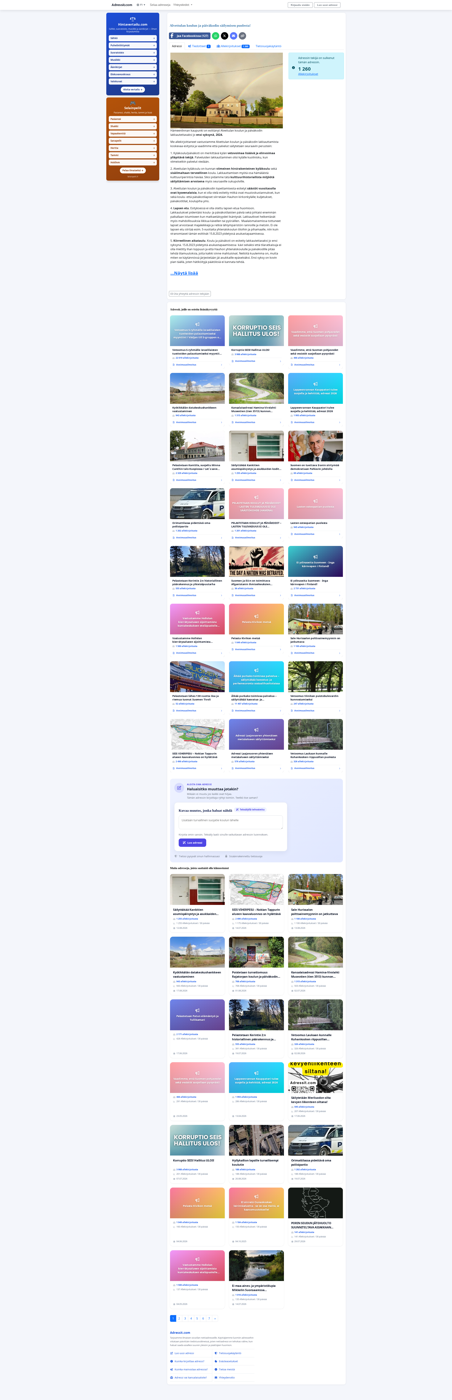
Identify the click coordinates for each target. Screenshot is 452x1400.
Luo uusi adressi (327, 5)
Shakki (133, 126)
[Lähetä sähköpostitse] (233, 36)
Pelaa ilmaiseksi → (132, 170)
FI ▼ (143, 4)
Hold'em (133, 162)
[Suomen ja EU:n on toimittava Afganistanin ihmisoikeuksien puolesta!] (256, 572)
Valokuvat (133, 81)
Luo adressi (194, 842)
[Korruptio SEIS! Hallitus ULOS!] (256, 340)
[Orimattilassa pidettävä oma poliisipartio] (197, 515)
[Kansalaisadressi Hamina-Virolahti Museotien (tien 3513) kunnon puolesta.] (256, 399)
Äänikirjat (133, 67)
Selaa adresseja (160, 4)
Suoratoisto (133, 52)
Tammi (133, 155)
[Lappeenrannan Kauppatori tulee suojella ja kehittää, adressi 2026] (315, 399)
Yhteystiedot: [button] (181, 4)
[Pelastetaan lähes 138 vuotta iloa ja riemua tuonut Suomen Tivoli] (197, 688)
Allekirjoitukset (234, 46)
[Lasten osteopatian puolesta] (315, 513)
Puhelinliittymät (133, 45)
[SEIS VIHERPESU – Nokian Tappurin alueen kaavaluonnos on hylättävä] (197, 745)
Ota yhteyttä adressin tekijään (191, 293)
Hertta (133, 148)
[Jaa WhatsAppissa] (215, 36)
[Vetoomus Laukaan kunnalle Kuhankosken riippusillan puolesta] (315, 745)
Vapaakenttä (133, 133)
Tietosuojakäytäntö (268, 46)
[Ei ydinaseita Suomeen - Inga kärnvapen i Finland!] (315, 572)
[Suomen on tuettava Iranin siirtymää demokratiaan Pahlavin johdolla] (315, 457)
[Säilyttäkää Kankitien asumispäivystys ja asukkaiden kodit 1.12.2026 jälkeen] (256, 457)
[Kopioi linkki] (242, 36)
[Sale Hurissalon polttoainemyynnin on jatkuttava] (315, 630)
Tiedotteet (200, 46)
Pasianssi (133, 119)
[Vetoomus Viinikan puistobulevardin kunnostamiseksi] (315, 688)
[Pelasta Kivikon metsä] (256, 628)
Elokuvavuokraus (133, 74)
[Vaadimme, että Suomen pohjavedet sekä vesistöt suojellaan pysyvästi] (315, 342)
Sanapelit (133, 140)
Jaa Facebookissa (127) (192, 36)
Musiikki (133, 59)
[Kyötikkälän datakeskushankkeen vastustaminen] (197, 399)
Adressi (177, 46)
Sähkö (133, 38)
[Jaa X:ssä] (224, 36)
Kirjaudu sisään (300, 5)
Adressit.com (122, 5)
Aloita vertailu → (132, 89)
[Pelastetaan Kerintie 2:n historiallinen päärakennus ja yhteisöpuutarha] (197, 572)
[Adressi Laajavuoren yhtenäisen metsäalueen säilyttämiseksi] (256, 745)
